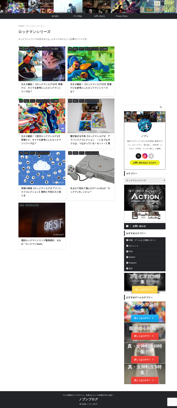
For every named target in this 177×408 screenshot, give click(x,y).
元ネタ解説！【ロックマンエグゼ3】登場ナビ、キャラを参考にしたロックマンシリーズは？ (42, 88)
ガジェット (134, 246)
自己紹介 (55, 16)
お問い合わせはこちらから (144, 163)
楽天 (131, 268)
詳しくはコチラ (142, 289)
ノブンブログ (21, 9)
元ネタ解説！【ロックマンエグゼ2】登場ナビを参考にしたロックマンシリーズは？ (90, 88)
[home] (151, 156)
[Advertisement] (145, 61)
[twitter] (138, 156)
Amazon (132, 263)
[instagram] (145, 156)
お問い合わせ (99, 16)
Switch (132, 257)
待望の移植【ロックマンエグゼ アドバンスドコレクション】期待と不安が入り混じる (41, 192)
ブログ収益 (77, 16)
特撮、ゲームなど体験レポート (142, 240)
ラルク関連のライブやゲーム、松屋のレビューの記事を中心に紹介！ (88, 395)
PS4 (131, 251)
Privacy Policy (121, 16)
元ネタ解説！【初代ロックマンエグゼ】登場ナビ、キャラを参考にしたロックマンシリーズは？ (41, 140)
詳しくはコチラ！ (142, 318)
